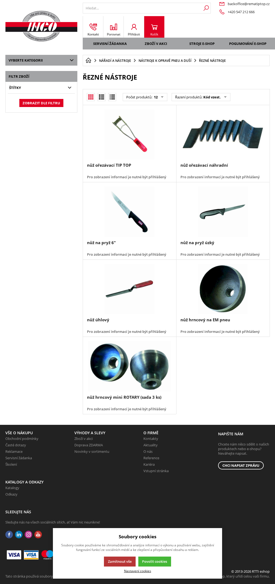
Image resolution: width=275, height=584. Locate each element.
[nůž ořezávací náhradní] (222, 134)
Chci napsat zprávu (240, 465)
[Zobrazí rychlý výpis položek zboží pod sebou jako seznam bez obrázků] (112, 97)
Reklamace (14, 451)
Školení (11, 464)
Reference (151, 457)
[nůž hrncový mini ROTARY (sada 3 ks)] (129, 366)
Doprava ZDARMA (88, 445)
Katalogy (12, 487)
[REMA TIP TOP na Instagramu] (28, 535)
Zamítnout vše (120, 561)
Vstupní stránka (156, 470)
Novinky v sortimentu (91, 451)
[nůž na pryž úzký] (222, 212)
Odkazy (11, 494)
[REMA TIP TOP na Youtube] (38, 535)
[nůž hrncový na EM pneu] (222, 289)
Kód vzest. (212, 97)
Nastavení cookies (137, 571)
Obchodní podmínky (21, 438)
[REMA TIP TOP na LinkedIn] (19, 535)
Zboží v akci (156, 43)
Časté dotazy (15, 445)
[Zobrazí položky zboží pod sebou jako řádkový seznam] (101, 97)
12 (155, 97)
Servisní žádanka (110, 43)
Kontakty (150, 438)
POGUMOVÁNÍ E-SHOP (247, 43)
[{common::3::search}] (206, 8)
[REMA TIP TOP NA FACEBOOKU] (9, 535)
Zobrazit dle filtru (41, 103)
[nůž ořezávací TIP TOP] (129, 134)
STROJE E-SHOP (202, 43)
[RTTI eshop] (41, 26)
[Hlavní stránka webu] (88, 60)
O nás (148, 451)
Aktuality (150, 445)
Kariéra (149, 464)
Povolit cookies (154, 561)
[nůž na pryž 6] (129, 212)
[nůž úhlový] (129, 289)
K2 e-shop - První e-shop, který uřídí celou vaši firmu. (228, 576)
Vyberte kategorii (26, 60)
